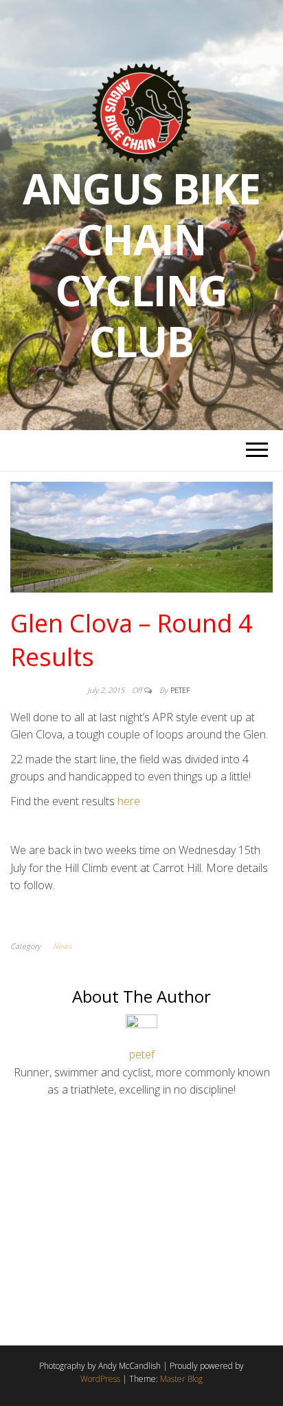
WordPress (100, 1379)
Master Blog (181, 1379)
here (128, 801)
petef (180, 690)
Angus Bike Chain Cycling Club (141, 265)
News (62, 946)
